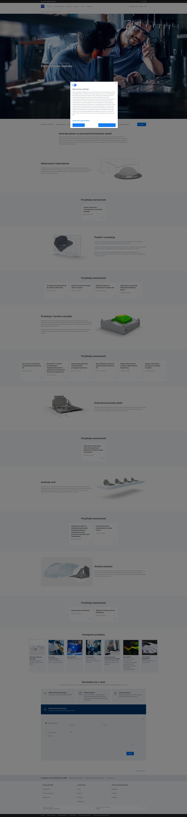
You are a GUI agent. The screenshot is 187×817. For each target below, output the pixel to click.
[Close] (115, 83)
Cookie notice (76, 120)
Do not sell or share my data (107, 125)
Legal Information (85, 120)
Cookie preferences (78, 125)
